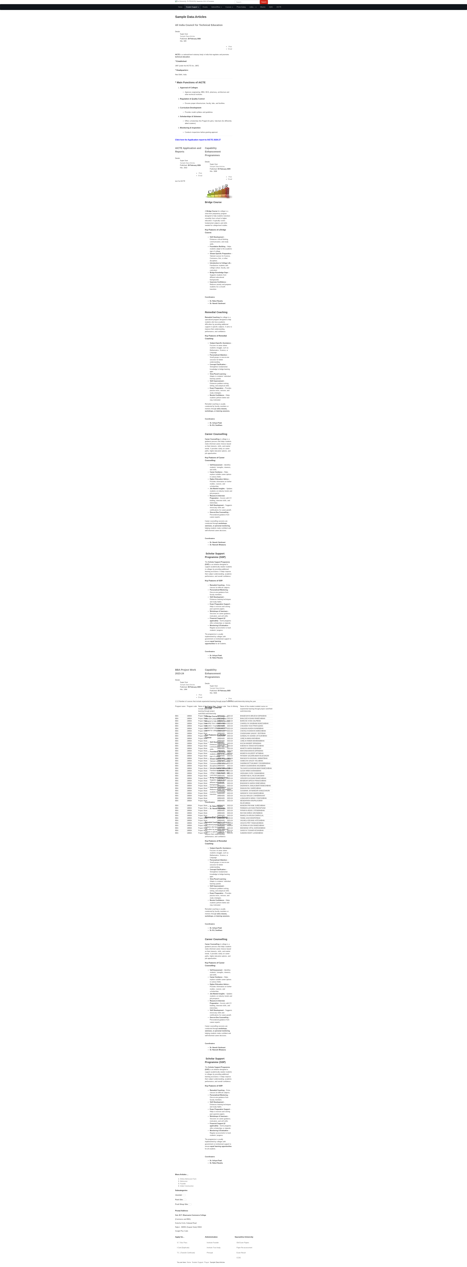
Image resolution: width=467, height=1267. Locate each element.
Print (230, 47)
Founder (183, 1184)
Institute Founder (213, 1243)
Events (205, 7)
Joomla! (178, 1195)
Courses (228, 7)
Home (180, 7)
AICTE (279, 7)
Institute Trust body (213, 1248)
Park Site (179, 1200)
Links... (252, 7)
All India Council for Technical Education (199, 25)
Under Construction (186, 1186)
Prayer (206, 1262)
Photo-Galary (241, 7)
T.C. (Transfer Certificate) (186, 1253)
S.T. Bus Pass (182, 1243)
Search (263, 2)
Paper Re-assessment (244, 1248)
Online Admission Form (188, 1179)
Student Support (192, 7)
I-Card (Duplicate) (183, 1248)
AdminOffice (216, 7)
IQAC (271, 7)
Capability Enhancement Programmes (213, 152)
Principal (210, 1253)
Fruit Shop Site (181, 1204)
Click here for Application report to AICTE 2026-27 (198, 140)
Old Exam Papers (243, 1243)
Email (230, 49)
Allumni (262, 7)
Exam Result (241, 1253)
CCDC (239, 1258)
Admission (183, 1181)
